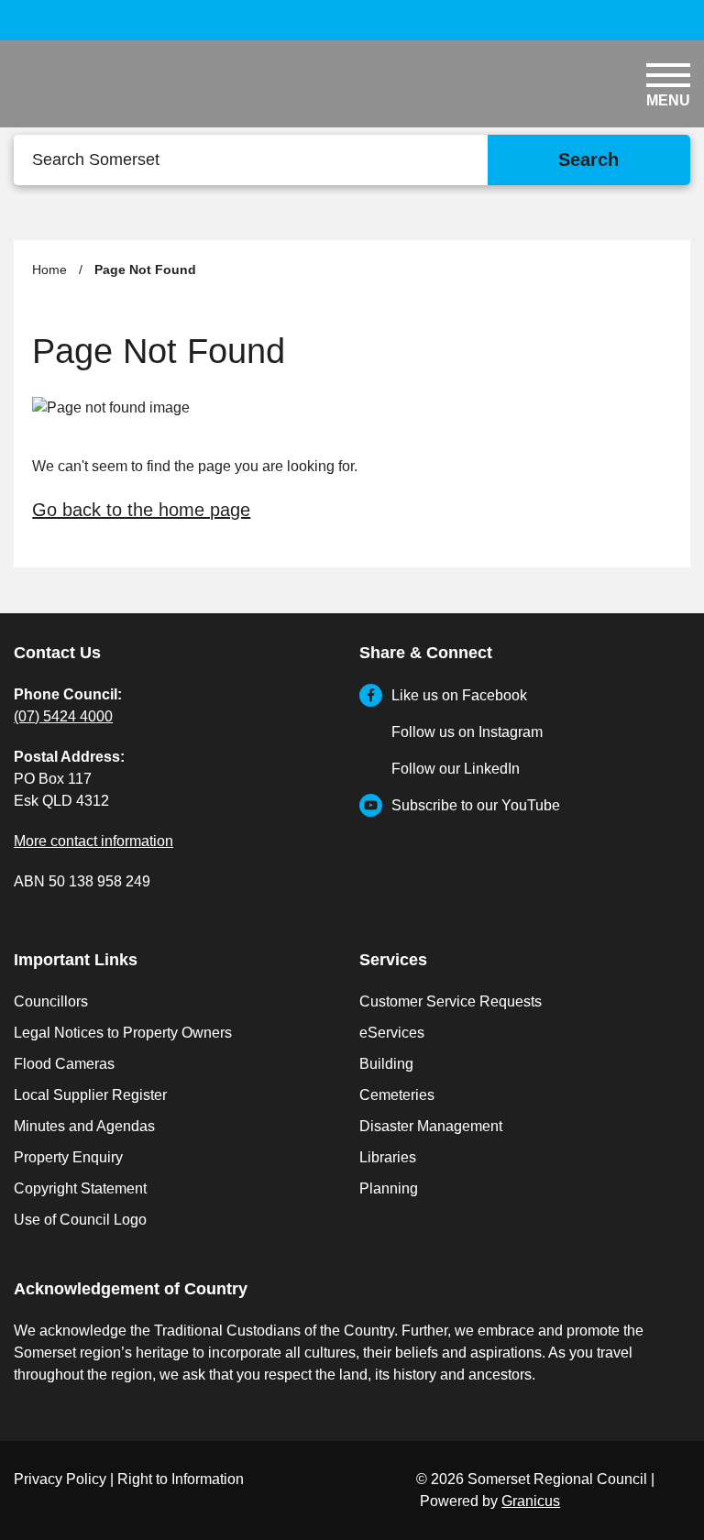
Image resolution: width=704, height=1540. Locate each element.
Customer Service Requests (450, 1001)
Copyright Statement (80, 1188)
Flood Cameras (64, 1064)
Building (386, 1064)
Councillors (51, 1001)
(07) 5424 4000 (63, 716)
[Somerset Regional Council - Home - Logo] (124, 89)
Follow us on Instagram (467, 732)
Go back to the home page (141, 510)
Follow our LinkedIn (455, 768)
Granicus (530, 1501)
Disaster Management (430, 1126)
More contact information (93, 841)
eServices (391, 1032)
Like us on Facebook (459, 695)
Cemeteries (396, 1095)
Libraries (387, 1157)
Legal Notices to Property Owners (123, 1032)
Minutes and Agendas (84, 1126)
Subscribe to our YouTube (475, 805)
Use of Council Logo (80, 1219)
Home (49, 269)
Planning (388, 1188)
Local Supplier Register (90, 1095)
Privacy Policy (60, 1479)
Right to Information (180, 1479)
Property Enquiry (68, 1157)
